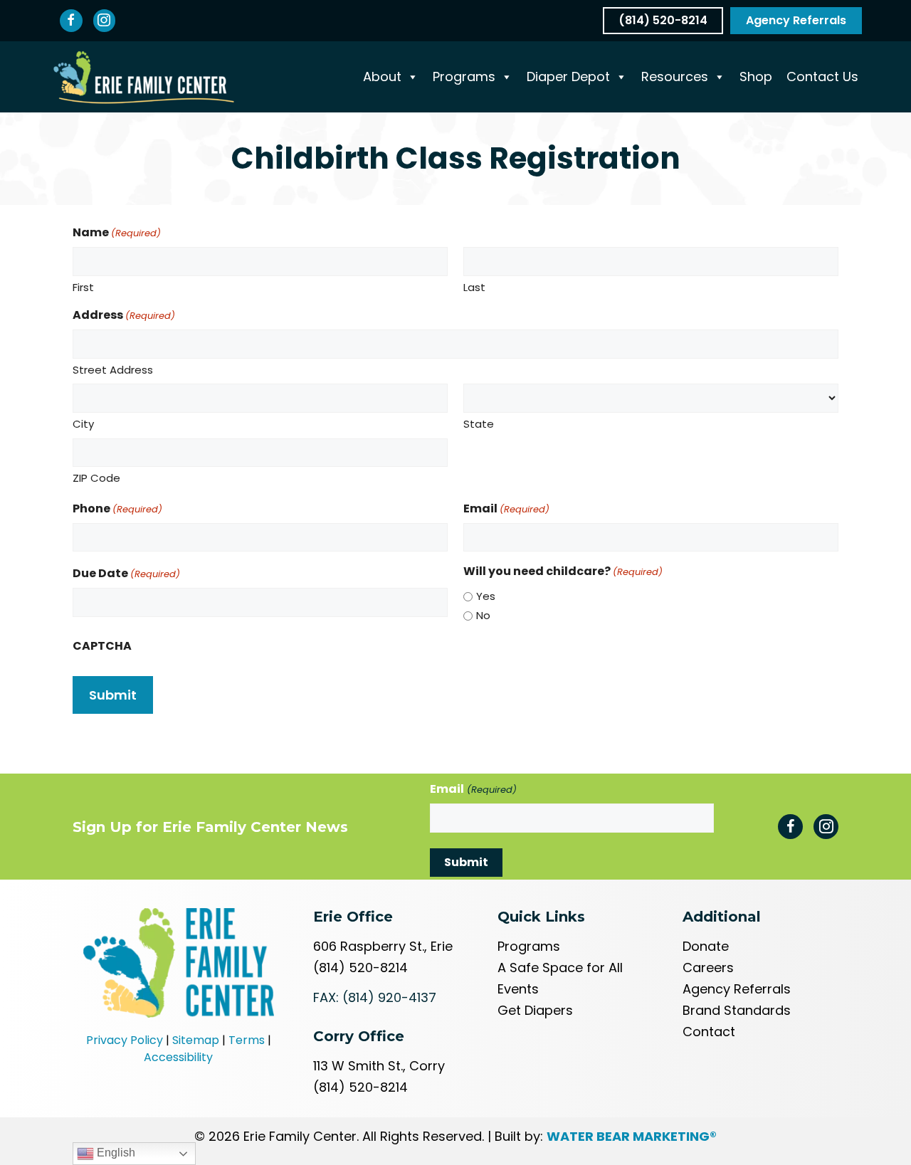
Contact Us (822, 76)
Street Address (113, 369)
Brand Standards (737, 1010)
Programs (464, 76)
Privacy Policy (124, 1040)
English (114, 1152)
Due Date (126, 573)
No (483, 615)
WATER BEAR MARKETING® (632, 1136)
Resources (674, 76)
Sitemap (195, 1040)
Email (506, 508)
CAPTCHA (102, 646)
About (382, 76)
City (83, 423)
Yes (485, 596)
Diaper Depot (568, 76)
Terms (246, 1040)
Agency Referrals (737, 989)
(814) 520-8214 (360, 967)
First (83, 287)
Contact (709, 1031)
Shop (755, 76)
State (478, 423)
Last (474, 287)
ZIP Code (96, 477)
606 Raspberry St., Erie (383, 946)
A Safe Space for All (560, 967)
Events (518, 989)
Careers (708, 967)
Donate (706, 946)
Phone (117, 508)
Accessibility (178, 1057)
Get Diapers (535, 1010)
